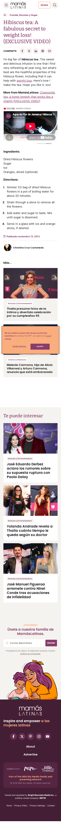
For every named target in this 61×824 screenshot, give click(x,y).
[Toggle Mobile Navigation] (6, 5)
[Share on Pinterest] (43, 51)
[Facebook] (13, 736)
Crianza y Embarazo (17, 360)
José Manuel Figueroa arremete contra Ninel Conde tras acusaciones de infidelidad (28, 590)
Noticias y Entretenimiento (20, 303)
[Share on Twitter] (29, 51)
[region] (31, 340)
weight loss (24, 80)
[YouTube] (47, 736)
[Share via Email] (49, 51)
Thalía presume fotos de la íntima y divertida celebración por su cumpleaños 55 (29, 312)
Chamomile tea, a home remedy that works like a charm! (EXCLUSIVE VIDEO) (29, 97)
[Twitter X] (22, 736)
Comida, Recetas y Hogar (24, 15)
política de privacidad (30, 653)
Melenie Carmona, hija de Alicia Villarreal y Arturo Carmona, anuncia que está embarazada (29, 368)
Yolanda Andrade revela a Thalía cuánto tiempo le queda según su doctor (30, 530)
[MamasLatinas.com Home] (18, 5)
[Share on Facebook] (22, 51)
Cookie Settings (19, 346)
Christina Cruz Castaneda (28, 247)
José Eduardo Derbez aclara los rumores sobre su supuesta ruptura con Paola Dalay (29, 470)
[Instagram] (39, 736)
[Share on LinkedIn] (36, 51)
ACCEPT (40, 346)
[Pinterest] (30, 736)
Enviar (51, 643)
